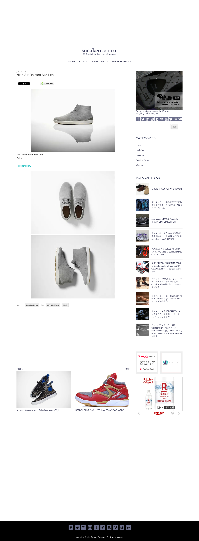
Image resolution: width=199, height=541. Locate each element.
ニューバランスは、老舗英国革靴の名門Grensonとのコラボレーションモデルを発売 (166, 298)
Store (71, 61)
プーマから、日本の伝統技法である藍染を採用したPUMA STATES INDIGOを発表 (166, 204)
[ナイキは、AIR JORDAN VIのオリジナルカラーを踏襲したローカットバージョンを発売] (142, 314)
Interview (140, 155)
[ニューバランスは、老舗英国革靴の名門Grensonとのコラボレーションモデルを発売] (142, 298)
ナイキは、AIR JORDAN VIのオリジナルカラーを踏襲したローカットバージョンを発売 (166, 314)
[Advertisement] (99, 23)
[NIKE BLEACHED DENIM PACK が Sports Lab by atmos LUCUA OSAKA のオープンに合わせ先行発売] (142, 267)
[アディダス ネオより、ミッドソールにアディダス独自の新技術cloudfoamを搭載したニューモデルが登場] (142, 283)
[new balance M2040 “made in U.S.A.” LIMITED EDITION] (142, 220)
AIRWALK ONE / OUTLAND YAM (166, 189)
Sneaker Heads (122, 61)
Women (139, 165)
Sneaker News (32, 305)
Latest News (99, 61)
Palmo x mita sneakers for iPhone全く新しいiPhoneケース (152, 112)
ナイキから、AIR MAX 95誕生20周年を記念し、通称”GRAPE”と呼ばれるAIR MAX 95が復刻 (166, 236)
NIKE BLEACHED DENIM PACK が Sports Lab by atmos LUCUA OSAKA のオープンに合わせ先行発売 (166, 267)
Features (140, 150)
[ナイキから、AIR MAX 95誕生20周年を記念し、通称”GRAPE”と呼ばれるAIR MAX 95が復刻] (142, 236)
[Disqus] (73, 459)
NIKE (65, 305)
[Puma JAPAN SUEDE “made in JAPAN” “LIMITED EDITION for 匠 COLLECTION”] (142, 251)
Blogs (83, 61)
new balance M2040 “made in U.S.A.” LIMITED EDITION (164, 220)
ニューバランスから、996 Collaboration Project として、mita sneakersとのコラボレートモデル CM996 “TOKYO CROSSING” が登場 (167, 331)
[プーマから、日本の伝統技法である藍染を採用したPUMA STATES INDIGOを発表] (142, 205)
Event (138, 145)
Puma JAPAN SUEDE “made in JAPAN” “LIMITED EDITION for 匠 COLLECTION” (166, 251)
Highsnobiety (24, 165)
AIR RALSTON (53, 305)
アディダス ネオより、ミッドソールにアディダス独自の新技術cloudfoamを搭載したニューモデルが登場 (166, 283)
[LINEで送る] (47, 83)
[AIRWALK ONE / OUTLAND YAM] (142, 189)
